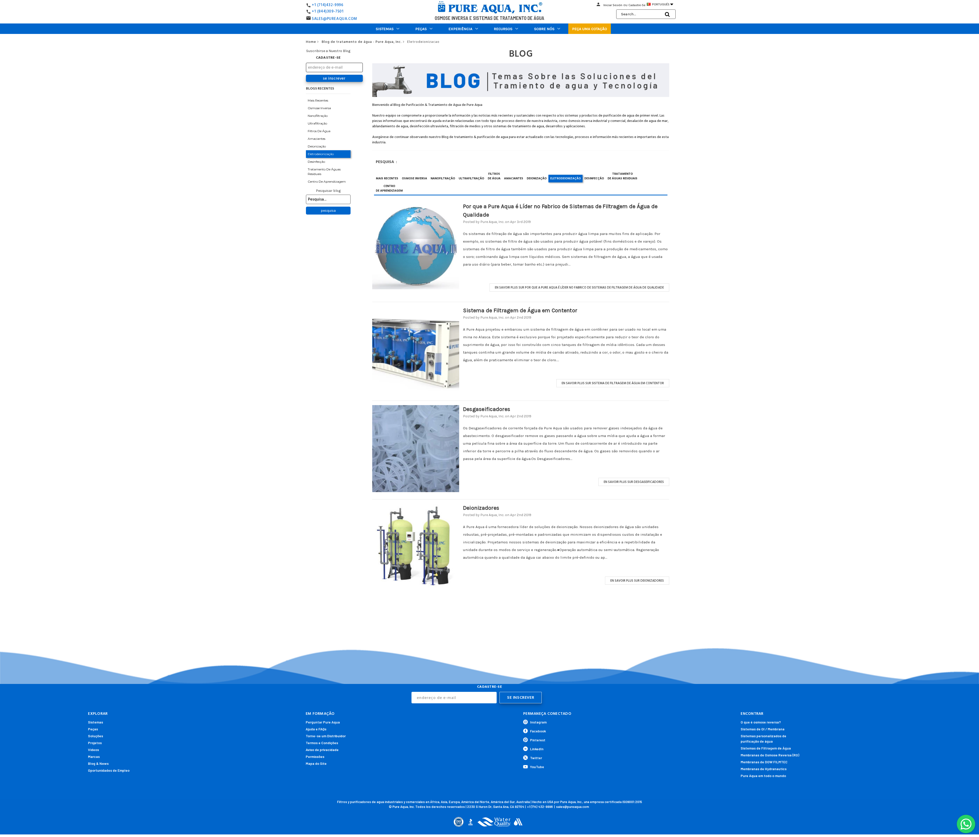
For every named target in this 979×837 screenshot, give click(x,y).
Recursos (503, 29)
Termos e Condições (322, 743)
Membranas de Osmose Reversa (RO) (770, 755)
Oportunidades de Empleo (109, 770)
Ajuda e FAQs (316, 729)
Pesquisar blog (328, 191)
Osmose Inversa (319, 108)
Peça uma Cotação (589, 29)
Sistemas (385, 29)
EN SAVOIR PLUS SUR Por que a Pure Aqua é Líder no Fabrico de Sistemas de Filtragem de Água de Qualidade (579, 287)
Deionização (317, 146)
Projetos (95, 743)
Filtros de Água (319, 131)
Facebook (538, 731)
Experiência (460, 29)
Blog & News (98, 763)
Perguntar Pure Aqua (323, 722)
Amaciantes (316, 139)
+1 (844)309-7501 (328, 11)
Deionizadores (481, 508)
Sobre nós (544, 29)
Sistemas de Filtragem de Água (766, 748)
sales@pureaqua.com (572, 807)
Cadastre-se (637, 5)
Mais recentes (318, 100)
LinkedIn (537, 749)
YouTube (537, 767)
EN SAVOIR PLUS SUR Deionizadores (637, 580)
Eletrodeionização (321, 154)
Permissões (315, 756)
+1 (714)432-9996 (327, 5)
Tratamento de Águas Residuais (324, 171)
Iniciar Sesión (612, 5)
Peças (421, 29)
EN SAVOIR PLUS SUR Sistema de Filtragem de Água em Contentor (613, 383)
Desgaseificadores (486, 409)
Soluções (95, 736)
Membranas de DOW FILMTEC (764, 762)
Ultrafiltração (317, 123)
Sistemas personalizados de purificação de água (763, 738)
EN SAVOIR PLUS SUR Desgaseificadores (634, 481)
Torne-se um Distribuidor (326, 736)
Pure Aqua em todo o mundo (763, 775)
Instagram (538, 722)
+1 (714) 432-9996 (540, 807)
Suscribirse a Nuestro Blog (328, 51)
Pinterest (537, 740)
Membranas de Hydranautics (764, 769)
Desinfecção (316, 162)
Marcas (94, 756)
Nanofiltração (318, 116)
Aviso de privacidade (322, 749)
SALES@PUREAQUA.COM (334, 19)
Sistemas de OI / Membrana (762, 729)
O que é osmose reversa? (761, 722)
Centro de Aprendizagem (327, 181)
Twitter (536, 758)
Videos (93, 749)
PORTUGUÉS (662, 4)
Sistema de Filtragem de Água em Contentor (520, 310)
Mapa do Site (316, 763)
